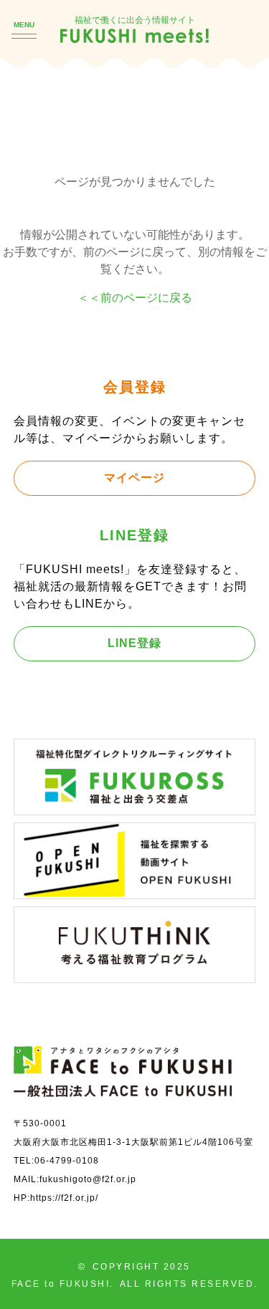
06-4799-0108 (66, 1160)
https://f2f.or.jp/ (64, 1198)
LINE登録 (134, 642)
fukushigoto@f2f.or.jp (87, 1179)
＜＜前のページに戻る (134, 297)
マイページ (134, 477)
